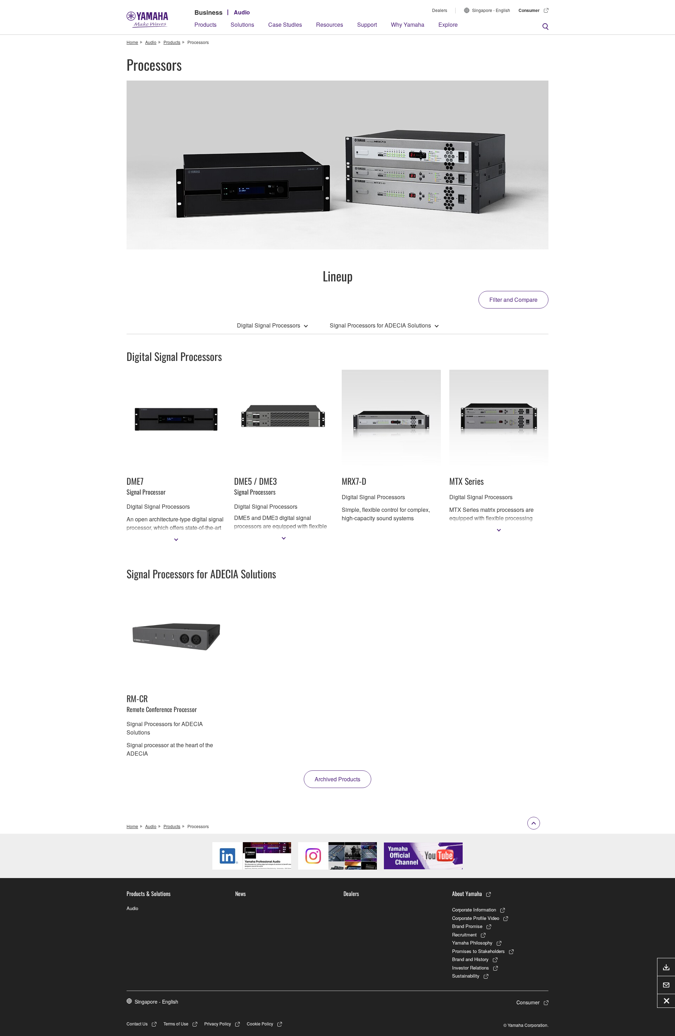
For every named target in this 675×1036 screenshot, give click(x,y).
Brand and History (470, 959)
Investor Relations (470, 967)
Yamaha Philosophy (472, 942)
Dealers (439, 10)
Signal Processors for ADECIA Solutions (380, 325)
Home (132, 42)
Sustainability (466, 975)
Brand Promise (467, 926)
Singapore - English (491, 10)
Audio (242, 12)
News (240, 893)
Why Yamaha (407, 24)
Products (205, 24)
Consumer (529, 10)
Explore (448, 24)
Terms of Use (175, 1024)
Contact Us (137, 1024)
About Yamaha (467, 893)
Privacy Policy (217, 1024)
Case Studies (285, 24)
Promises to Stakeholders (478, 951)
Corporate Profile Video (475, 918)
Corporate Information (474, 909)
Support (367, 24)
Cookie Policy (260, 1024)
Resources (329, 24)
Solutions (242, 24)
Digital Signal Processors (268, 325)
